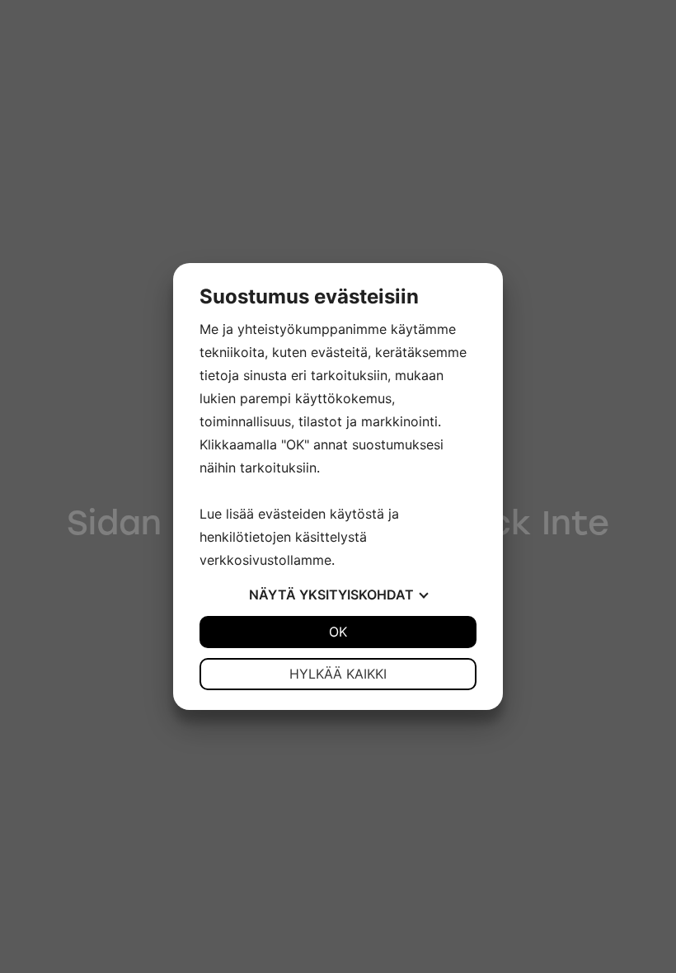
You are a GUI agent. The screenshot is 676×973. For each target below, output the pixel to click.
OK (338, 631)
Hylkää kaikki (338, 673)
